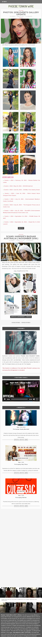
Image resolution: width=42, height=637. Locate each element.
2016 (12, 180)
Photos (21, 228)
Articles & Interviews (18, 316)
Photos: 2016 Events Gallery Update (21, 13)
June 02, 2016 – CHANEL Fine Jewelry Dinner (27, 189)
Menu (5, 1)
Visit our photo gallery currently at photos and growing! (19, 600)
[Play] (5, 399)
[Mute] (34, 399)
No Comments (28, 16)
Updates (16, 439)
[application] (21, 390)
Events (6, 180)
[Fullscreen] (37, 399)
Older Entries (16, 322)
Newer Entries (25, 322)
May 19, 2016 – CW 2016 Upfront (23, 186)
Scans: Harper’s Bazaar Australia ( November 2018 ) (21, 237)
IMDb (26, 439)
